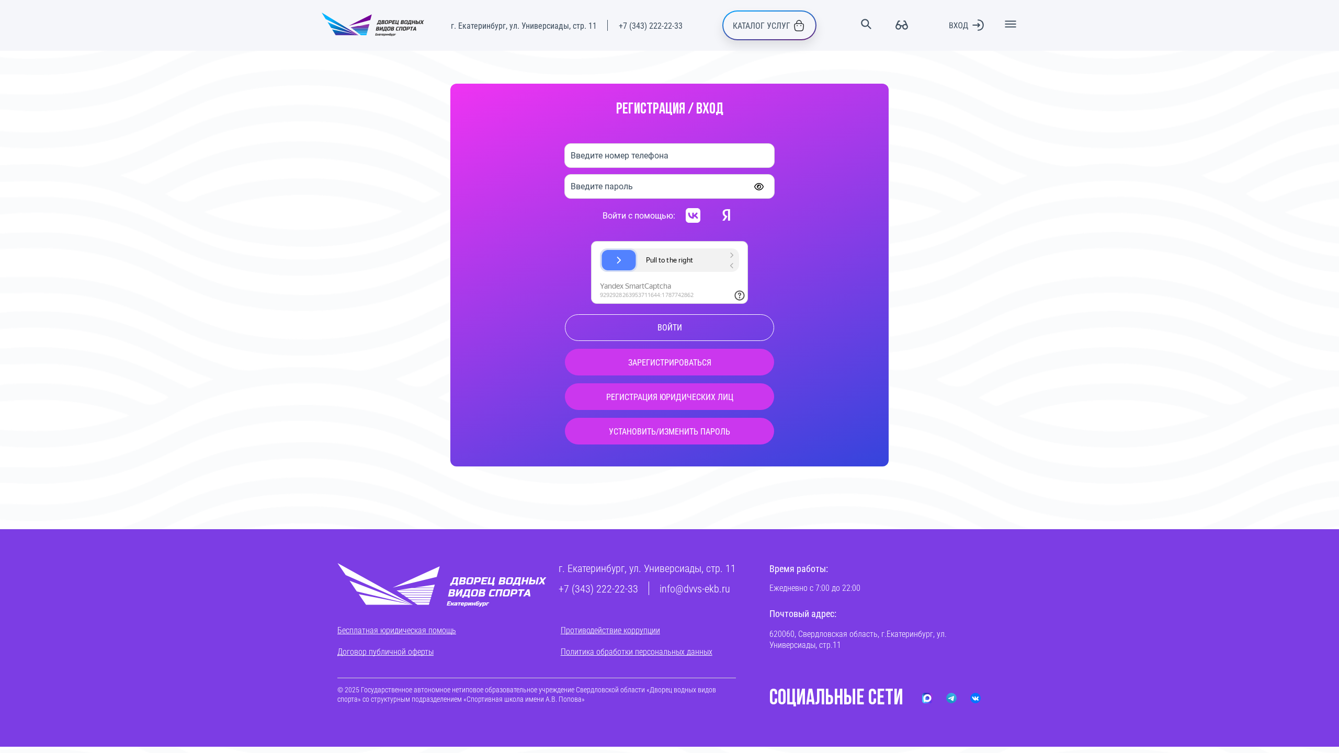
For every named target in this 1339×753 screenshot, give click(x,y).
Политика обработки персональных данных (636, 651)
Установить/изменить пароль (669, 431)
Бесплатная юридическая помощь (396, 629)
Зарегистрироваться (669, 362)
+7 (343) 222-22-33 (651, 25)
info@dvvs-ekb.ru (695, 588)
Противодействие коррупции (610, 629)
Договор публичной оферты (385, 651)
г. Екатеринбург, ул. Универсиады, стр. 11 (524, 25)
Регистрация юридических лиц (669, 396)
